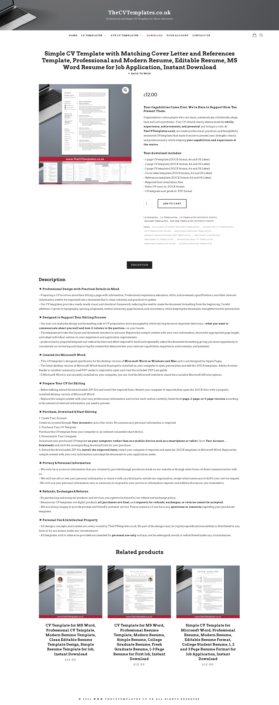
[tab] (139, 265)
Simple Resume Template (196, 243)
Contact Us (201, 35)
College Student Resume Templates (176, 227)
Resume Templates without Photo (192, 221)
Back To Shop (141, 73)
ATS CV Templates (125, 35)
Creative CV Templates (218, 227)
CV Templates (91, 35)
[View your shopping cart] (254, 35)
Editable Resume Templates (193, 231)
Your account (177, 35)
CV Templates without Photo (198, 217)
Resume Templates (156, 221)
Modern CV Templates (159, 239)
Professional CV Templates (195, 239)
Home (73, 35)
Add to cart (172, 203)
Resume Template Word (161, 243)
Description (139, 265)
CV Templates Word (158, 231)
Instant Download (208, 235)
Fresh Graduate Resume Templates (168, 235)
